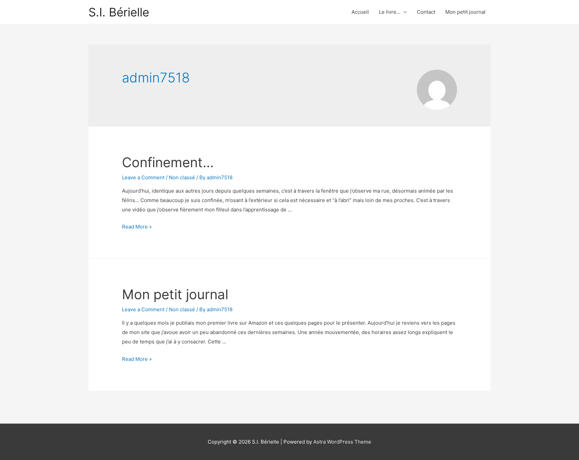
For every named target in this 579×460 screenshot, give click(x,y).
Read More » (137, 226)
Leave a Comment (143, 177)
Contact (426, 12)
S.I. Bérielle (118, 12)
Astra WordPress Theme (342, 442)
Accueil (360, 12)
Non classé (182, 177)
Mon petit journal (465, 12)
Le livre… (389, 12)
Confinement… (168, 162)
